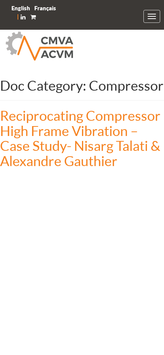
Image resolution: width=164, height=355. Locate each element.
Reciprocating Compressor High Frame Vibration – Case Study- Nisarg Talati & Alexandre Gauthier (80, 138)
